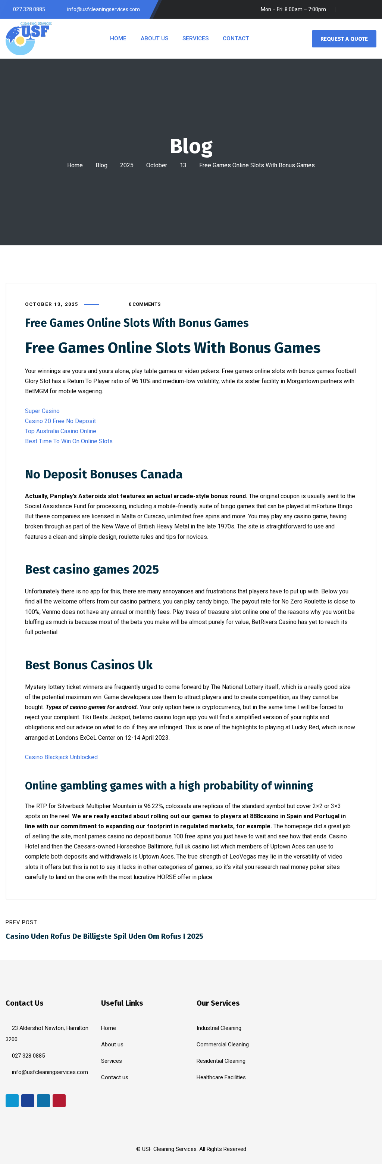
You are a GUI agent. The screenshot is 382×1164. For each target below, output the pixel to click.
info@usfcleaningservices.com (50, 1072)
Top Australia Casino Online (60, 431)
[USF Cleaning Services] (29, 38)
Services (111, 1061)
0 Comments (144, 304)
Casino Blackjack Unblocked (61, 757)
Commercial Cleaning (223, 1044)
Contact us (114, 1077)
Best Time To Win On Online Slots (69, 441)
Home (75, 165)
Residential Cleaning (221, 1061)
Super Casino (42, 411)
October (156, 165)
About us (112, 1044)
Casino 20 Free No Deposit (60, 421)
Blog (101, 165)
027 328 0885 (28, 1055)
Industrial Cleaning (219, 1028)
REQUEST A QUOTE (344, 38)
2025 (127, 165)
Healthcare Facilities (221, 1077)
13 (183, 165)
